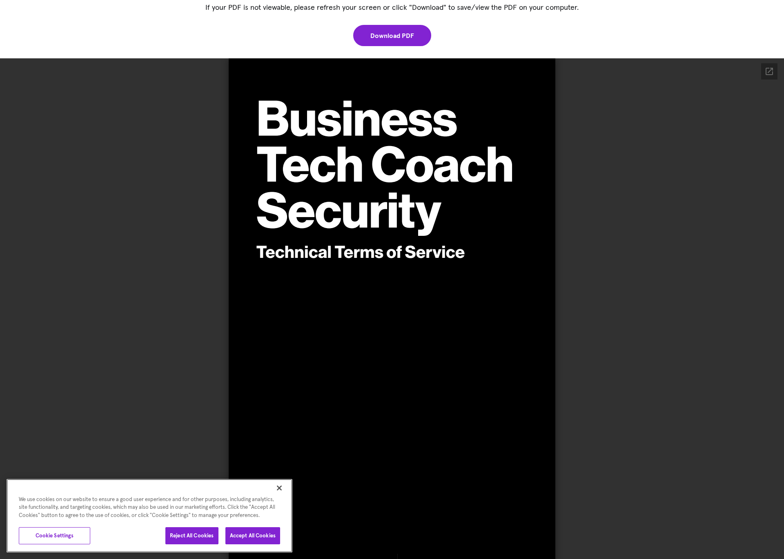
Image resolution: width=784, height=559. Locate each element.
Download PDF (392, 35)
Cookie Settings (55, 535)
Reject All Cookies (192, 535)
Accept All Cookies (253, 535)
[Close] (279, 488)
